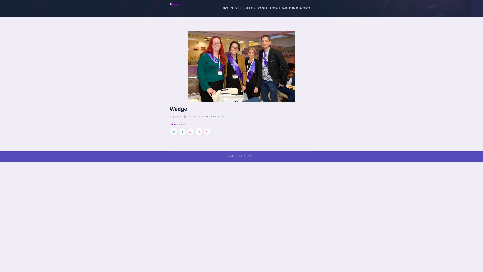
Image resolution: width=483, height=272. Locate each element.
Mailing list (236, 8)
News (225, 8)
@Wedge (177, 116)
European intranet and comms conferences (290, 8)
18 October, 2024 (195, 116)
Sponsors (262, 8)
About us (248, 8)
